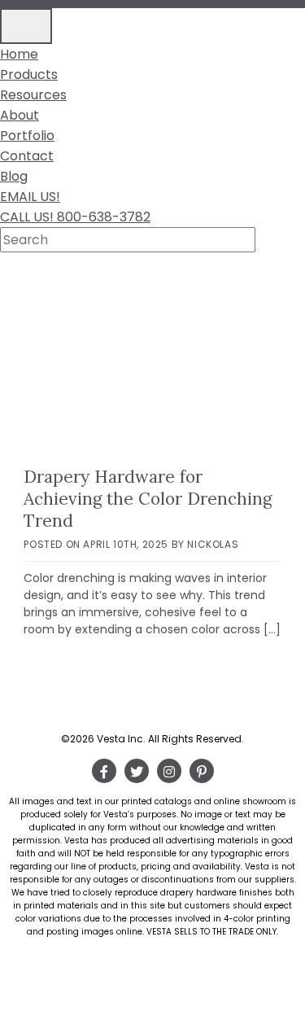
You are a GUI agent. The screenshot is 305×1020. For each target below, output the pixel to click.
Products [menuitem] (29, 74)
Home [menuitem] (19, 54)
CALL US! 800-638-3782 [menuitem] (75, 217)
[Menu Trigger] (26, 26)
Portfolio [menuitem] (27, 135)
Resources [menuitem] (33, 94)
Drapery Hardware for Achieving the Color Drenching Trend (148, 499)
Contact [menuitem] (27, 156)
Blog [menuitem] (14, 176)
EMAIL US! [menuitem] (30, 196)
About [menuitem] (19, 115)
